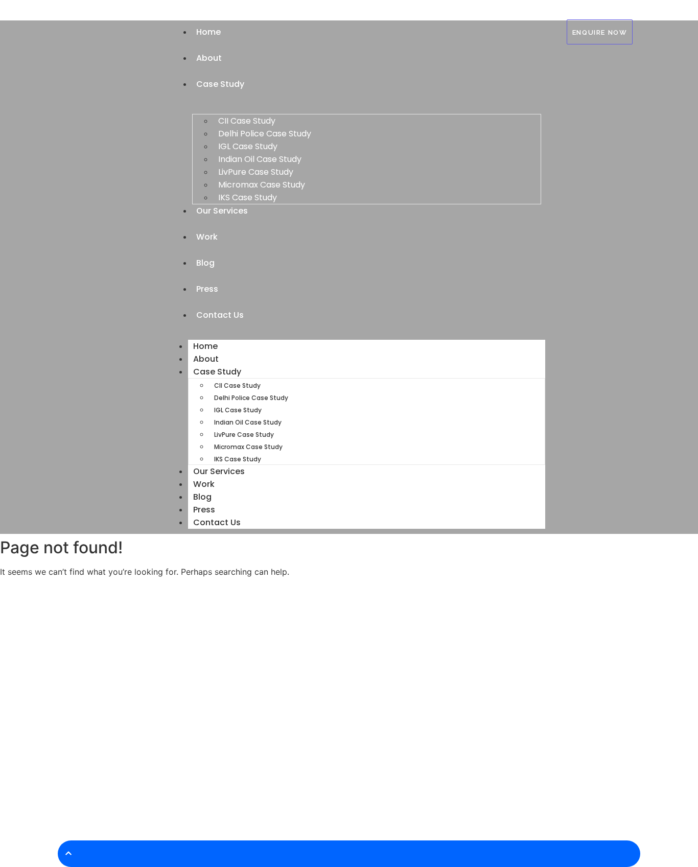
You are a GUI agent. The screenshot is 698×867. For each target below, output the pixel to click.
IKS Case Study (247, 197)
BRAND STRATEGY (270, 770)
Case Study (220, 84)
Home (208, 32)
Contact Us (220, 315)
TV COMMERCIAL (268, 716)
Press (207, 289)
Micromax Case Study (261, 185)
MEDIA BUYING (263, 680)
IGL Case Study (247, 146)
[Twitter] (594, 10)
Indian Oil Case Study (259, 159)
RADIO (249, 734)
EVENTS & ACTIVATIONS (281, 698)
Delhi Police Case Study (264, 133)
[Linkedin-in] (612, 10)
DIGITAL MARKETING (273, 663)
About (209, 58)
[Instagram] (630, 10)
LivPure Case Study (255, 172)
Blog (205, 263)
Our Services (222, 211)
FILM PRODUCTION (271, 752)
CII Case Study (246, 121)
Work (207, 237)
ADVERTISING (261, 645)
